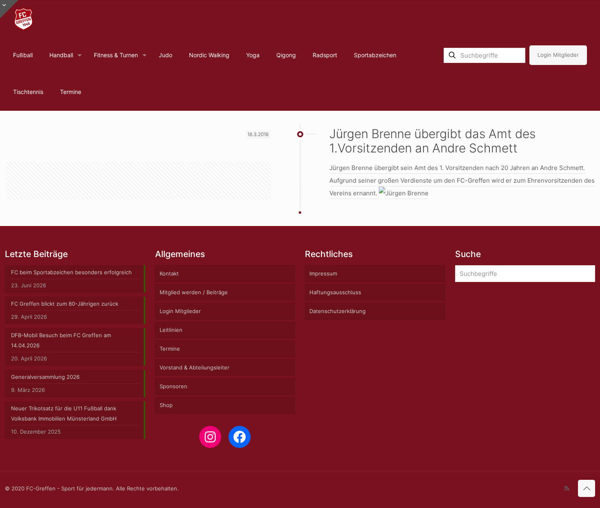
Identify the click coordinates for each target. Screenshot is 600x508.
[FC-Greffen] (23, 18)
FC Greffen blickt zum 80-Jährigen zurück (64, 303)
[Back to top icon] (586, 488)
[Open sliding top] (9, 9)
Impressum (323, 273)
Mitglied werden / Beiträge (194, 292)
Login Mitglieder (558, 54)
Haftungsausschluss (335, 292)
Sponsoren (173, 386)
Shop (166, 405)
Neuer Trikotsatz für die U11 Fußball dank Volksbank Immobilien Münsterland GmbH (64, 413)
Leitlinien (171, 330)
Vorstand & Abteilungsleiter (194, 367)
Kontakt (169, 273)
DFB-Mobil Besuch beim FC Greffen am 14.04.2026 (61, 340)
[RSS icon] (567, 488)
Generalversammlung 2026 (45, 377)
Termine (170, 348)
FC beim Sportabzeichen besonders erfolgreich (71, 272)
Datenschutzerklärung (337, 311)
